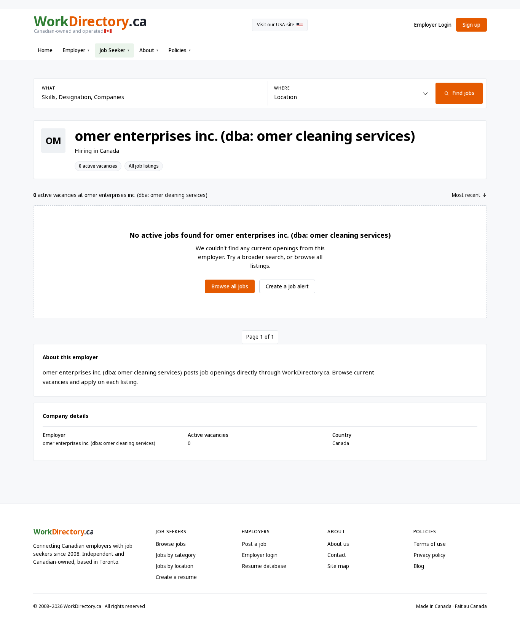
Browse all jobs (229, 286)
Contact (336, 555)
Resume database (264, 566)
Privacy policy (429, 555)
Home (45, 50)
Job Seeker (114, 50)
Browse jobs (171, 544)
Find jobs (463, 93)
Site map (338, 566)
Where (282, 88)
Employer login (260, 555)
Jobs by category (176, 555)
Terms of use (429, 544)
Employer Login (432, 24)
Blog (418, 566)
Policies (179, 50)
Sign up (471, 24)
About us (338, 544)
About (148, 50)
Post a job (254, 544)
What (48, 88)
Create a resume (176, 577)
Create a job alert (287, 286)
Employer (75, 50)
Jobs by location (174, 566)
